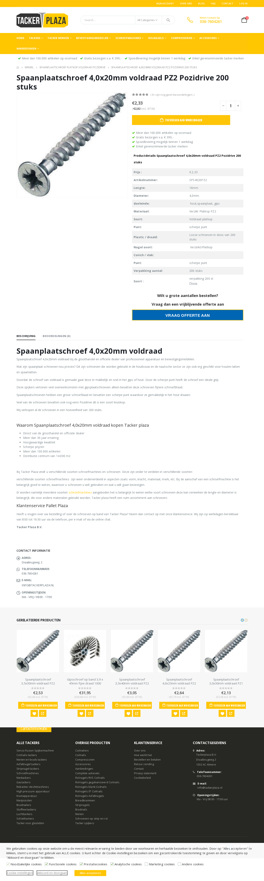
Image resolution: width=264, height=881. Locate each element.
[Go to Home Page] (17, 67)
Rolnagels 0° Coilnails (89, 791)
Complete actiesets (87, 773)
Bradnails (81, 810)
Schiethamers (25, 819)
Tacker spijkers (84, 823)
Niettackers (23, 778)
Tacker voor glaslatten (30, 823)
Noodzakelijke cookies (26, 864)
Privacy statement (145, 773)
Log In (243, 3)
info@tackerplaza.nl (209, 788)
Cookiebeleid (142, 778)
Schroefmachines (128, 38)
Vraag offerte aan (187, 315)
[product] (38, 651)
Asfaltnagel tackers (28, 764)
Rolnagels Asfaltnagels (89, 796)
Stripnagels (82, 805)
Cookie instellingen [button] (20, 873)
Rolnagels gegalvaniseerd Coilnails (97, 782)
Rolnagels (156, 38)
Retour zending (144, 764)
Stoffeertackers (26, 810)
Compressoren (181, 38)
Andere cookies (193, 864)
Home (20, 38)
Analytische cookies (128, 864)
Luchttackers (24, 814)
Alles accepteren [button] (90, 873)
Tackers (34, 38)
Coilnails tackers (26, 755)
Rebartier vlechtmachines (32, 787)
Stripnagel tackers (27, 769)
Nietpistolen (24, 800)
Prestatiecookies (95, 864)
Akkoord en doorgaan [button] (52, 873)
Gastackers (23, 782)
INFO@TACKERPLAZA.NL (38, 585)
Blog (201, 3)
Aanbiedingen (26, 48)
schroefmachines (80, 492)
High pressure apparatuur (33, 791)
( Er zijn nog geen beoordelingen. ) (172, 95)
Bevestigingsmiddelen (92, 38)
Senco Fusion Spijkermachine (35, 751)
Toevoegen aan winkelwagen (183, 120)
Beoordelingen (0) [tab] (56, 336)
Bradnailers (23, 805)
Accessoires (208, 38)
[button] (242, 620)
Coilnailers (82, 751)
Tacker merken (58, 38)
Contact (227, 3)
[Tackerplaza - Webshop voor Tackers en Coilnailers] (42, 20)
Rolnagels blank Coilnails (91, 787)
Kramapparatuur (26, 796)
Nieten (79, 814)
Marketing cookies (162, 864)
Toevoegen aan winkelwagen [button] (41, 705)
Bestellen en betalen (147, 760)
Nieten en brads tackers (31, 760)
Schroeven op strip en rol (91, 819)
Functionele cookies (63, 864)
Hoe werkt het (143, 755)
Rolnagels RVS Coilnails (90, 778)
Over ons (186, 3)
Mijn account (165, 3)
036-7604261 (204, 776)
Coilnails (80, 755)
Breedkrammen (85, 800)
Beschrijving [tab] (25, 336)
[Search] (168, 20)
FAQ (213, 3)
